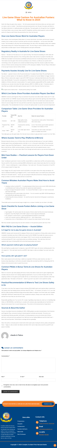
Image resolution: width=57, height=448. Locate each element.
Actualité (20, 423)
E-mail (22, 376)
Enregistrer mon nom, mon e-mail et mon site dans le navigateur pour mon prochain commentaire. (26, 386)
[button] (28, 12)
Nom (3, 376)
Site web (41, 376)
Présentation (21, 421)
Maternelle (20, 431)
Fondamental (21, 426)
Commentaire (5, 356)
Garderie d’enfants (22, 429)
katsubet (30, 143)
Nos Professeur (22, 434)
